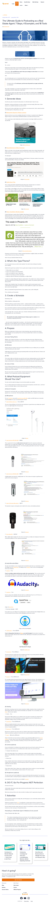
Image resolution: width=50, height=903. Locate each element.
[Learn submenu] (22, 5)
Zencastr (8, 676)
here (18, 802)
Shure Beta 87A (9, 534)
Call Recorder (15, 567)
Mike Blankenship (6, 26)
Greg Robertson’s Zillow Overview (15, 148)
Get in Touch (18, 880)
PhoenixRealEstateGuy (27, 251)
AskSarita (27, 209)
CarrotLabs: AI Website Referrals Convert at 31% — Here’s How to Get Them (8, 855)
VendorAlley (27, 179)
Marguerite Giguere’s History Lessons (16, 112)
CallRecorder (27, 649)
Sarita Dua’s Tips (11, 182)
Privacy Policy (26, 901)
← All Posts (4, 15)
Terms (32, 901)
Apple (27, 438)
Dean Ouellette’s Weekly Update (15, 212)
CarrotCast (10, 398)
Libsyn (6, 712)
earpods (27, 779)
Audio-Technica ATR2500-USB (12, 474)
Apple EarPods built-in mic (11, 401)
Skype (21, 633)
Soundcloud (8, 721)
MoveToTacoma (27, 145)
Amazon (27, 471)
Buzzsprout (8, 729)
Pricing (17, 4)
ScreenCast (8, 652)
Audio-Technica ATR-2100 (23, 398)
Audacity (28, 567)
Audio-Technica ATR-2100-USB (12, 440)
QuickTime (11, 607)
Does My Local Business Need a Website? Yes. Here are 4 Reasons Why (40, 854)
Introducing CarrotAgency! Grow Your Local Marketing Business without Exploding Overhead (25, 856)
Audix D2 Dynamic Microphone (12, 503)
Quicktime (8, 592)
